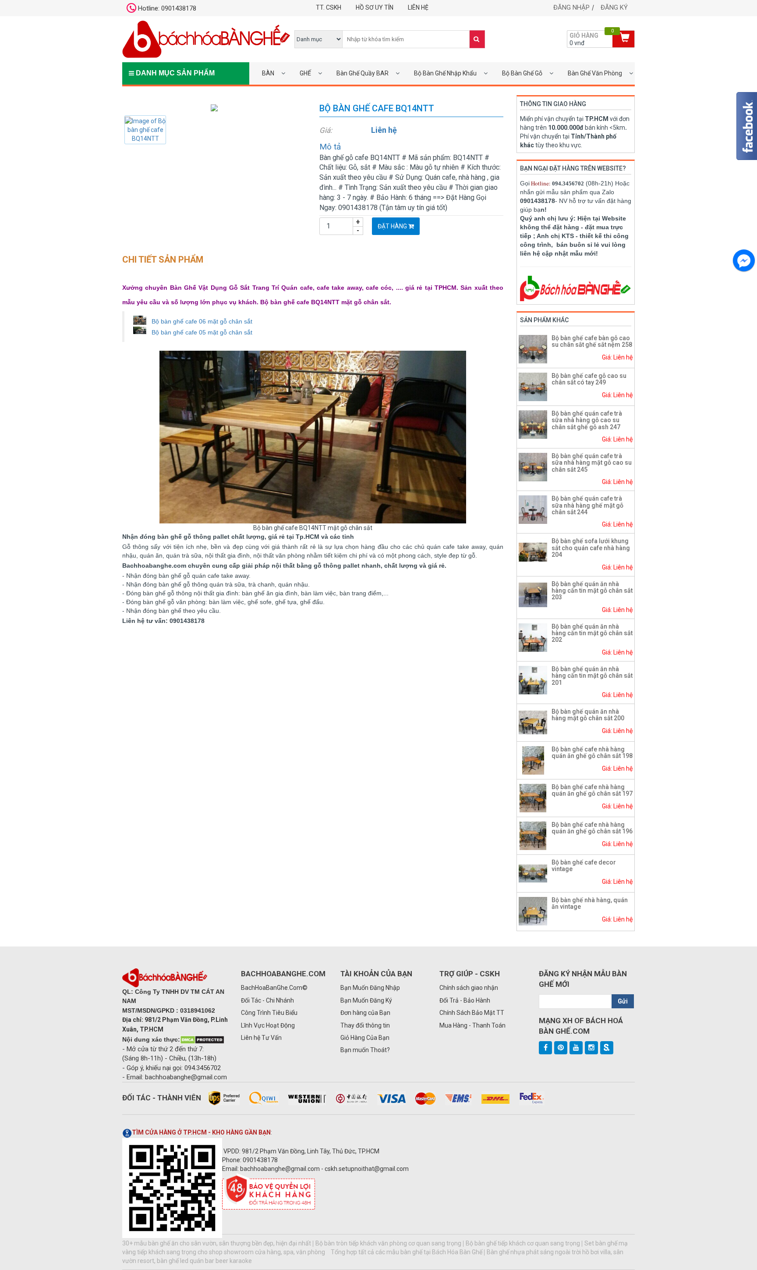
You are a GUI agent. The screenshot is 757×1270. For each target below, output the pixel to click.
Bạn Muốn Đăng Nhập (370, 987)
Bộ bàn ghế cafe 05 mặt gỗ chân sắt (202, 332)
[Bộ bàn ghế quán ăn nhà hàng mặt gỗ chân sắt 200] (533, 722)
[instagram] (591, 1047)
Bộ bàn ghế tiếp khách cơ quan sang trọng (523, 1243)
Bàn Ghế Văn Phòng (595, 73)
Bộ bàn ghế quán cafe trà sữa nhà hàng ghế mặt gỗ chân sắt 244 (587, 505)
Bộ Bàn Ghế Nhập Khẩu (445, 73)
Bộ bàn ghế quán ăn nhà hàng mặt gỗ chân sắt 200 (588, 715)
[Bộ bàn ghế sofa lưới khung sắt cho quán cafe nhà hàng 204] (533, 551)
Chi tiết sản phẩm (162, 259)
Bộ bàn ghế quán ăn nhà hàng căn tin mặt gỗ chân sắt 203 (592, 590)
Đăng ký (614, 7)
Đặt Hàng (393, 226)
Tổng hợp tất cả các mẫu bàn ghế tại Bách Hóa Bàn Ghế (406, 1252)
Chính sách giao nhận (468, 987)
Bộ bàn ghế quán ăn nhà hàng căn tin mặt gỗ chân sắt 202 (592, 633)
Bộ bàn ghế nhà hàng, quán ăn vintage (590, 903)
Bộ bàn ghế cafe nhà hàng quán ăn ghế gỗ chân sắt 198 (592, 752)
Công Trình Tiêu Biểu (269, 1012)
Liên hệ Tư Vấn (261, 1037)
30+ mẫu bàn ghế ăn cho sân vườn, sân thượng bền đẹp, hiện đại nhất (216, 1243)
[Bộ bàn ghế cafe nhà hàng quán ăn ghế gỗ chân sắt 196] (533, 835)
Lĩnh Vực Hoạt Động (268, 1025)
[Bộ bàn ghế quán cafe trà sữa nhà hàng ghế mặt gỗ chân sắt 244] (533, 508)
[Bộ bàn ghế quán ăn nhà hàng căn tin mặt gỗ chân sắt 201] (533, 679)
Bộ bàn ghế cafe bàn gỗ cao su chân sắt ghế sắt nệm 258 (592, 341)
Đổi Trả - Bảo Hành (464, 1000)
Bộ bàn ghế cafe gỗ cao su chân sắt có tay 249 (589, 379)
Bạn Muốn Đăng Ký (366, 1000)
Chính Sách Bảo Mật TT (471, 1012)
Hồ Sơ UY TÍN (374, 7)
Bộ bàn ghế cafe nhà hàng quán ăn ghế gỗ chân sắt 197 (592, 790)
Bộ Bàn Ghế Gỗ (522, 73)
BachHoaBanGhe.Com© (274, 987)
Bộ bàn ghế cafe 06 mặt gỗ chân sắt (202, 321)
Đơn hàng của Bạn (365, 1012)
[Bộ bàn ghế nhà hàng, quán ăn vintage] (533, 910)
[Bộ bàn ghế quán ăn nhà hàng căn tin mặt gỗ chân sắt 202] (533, 636)
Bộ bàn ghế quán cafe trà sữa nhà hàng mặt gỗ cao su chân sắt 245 (592, 462)
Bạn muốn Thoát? (365, 1049)
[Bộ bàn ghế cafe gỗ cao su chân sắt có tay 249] (533, 386)
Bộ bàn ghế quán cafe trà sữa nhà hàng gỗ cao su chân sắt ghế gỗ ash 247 (587, 420)
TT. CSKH (328, 7)
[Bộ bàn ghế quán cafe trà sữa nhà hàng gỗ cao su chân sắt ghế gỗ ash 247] (533, 423)
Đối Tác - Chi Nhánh (267, 1000)
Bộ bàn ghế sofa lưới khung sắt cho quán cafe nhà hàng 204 (591, 547)
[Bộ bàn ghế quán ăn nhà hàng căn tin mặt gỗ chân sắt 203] (533, 594)
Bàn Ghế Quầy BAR (362, 73)
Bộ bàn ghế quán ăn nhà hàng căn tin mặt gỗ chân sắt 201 (592, 675)
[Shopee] (606, 1047)
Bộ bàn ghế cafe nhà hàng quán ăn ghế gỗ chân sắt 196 (592, 828)
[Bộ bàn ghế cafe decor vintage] (533, 872)
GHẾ (305, 73)
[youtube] (576, 1047)
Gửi (623, 1001)
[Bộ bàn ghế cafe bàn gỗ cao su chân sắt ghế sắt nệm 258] (533, 348)
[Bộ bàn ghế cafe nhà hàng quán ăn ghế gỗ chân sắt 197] (533, 797)
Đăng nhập (571, 7)
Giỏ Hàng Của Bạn (364, 1037)
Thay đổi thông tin (365, 1025)
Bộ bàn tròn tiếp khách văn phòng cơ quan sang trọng (388, 1243)
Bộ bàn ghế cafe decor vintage (584, 865)
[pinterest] (560, 1047)
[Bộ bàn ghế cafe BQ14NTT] (214, 106)
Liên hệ (418, 7)
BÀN (268, 73)
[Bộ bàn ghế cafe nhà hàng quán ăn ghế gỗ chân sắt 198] (533, 759)
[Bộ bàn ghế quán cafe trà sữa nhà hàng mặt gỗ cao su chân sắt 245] (533, 466)
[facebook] (545, 1047)
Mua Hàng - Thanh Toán (472, 1025)
